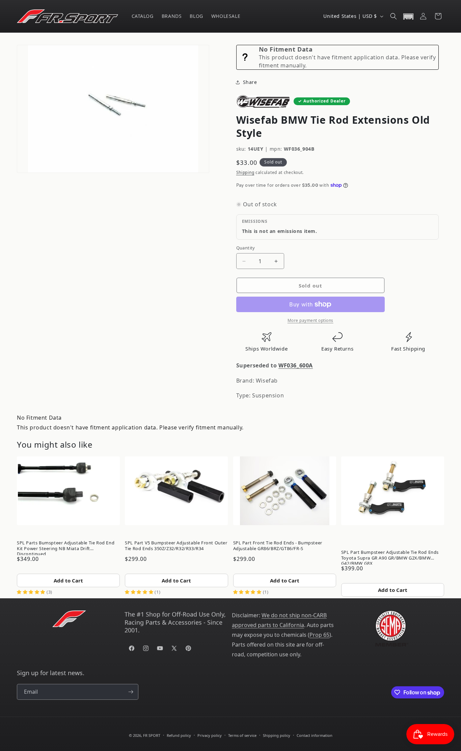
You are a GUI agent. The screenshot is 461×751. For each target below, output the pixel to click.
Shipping (245, 172)
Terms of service (242, 735)
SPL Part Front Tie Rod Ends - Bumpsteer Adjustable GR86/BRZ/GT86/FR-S (277, 545)
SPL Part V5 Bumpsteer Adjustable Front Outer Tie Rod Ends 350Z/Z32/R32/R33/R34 (176, 545)
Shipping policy (276, 735)
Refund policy (179, 735)
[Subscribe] (130, 692)
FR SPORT (151, 735)
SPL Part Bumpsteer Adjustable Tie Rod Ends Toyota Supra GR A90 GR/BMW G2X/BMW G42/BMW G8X (390, 556)
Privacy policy (209, 735)
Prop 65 (319, 634)
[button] (393, 16)
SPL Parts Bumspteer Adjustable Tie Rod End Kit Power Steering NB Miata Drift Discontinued (65, 547)
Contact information (314, 735)
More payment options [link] (310, 320)
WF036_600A (295, 365)
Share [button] (250, 82)
